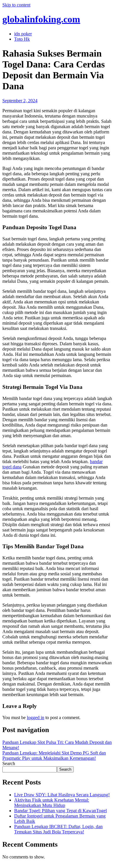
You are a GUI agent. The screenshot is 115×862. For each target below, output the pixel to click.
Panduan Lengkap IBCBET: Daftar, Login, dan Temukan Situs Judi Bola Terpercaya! (58, 829)
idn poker (23, 33)
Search (8, 763)
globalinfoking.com (41, 19)
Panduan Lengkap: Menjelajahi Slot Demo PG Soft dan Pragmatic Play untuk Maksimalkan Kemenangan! (54, 755)
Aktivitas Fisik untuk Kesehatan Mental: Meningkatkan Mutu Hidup (51, 802)
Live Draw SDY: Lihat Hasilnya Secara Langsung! (62, 794)
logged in (35, 717)
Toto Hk (22, 39)
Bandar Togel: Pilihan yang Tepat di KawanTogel (60, 810)
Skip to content (16, 4)
